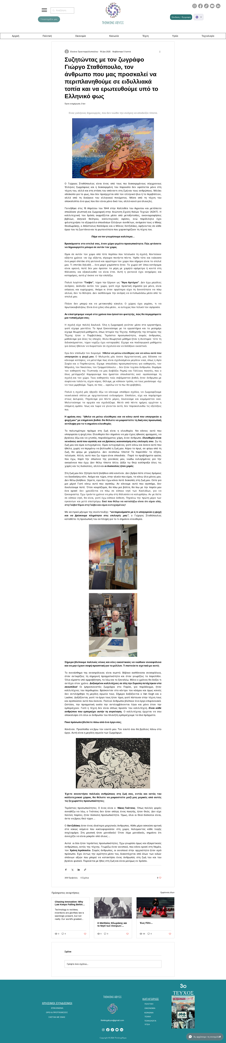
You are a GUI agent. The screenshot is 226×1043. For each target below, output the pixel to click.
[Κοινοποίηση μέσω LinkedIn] (78, 869)
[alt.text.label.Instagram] (103, 1029)
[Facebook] (200, 6)
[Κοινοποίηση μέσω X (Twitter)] (72, 869)
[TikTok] (206, 6)
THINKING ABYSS (113, 22)
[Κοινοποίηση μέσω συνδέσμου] (85, 869)
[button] (181, 17)
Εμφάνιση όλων (167, 892)
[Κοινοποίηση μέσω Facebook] (66, 869)
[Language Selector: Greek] (199, 17)
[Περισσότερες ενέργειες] (159, 51)
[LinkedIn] (218, 6)
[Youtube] (212, 6)
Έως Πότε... (146, 923)
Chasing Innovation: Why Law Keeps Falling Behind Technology (69, 903)
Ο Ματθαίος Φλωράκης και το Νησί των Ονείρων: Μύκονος (112, 924)
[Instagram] (194, 6)
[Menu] (44, 10)
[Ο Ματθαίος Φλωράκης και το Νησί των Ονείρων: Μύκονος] (113, 907)
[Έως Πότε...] (155, 907)
